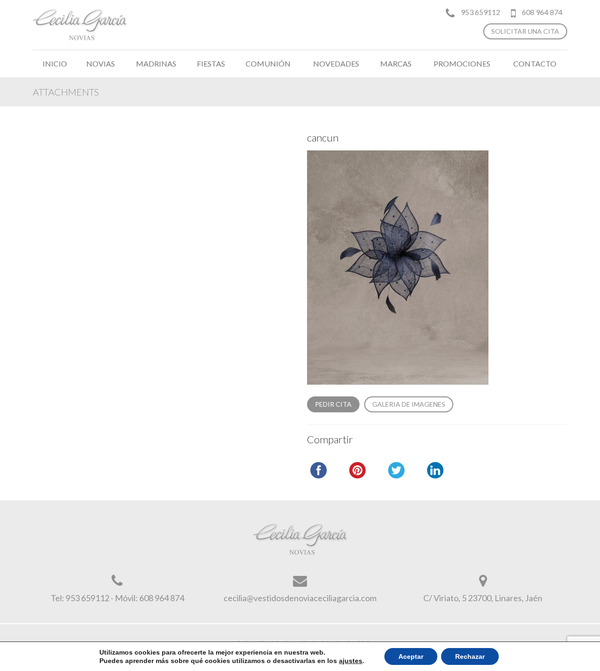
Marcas (396, 63)
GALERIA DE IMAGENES (408, 404)
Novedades (336, 63)
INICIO (55, 63)
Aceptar (410, 656)
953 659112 (480, 11)
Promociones (462, 63)
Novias (100, 63)
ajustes (350, 660)
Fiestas (211, 63)
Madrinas (156, 63)
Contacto (534, 63)
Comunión (268, 63)
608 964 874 (541, 11)
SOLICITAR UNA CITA (525, 31)
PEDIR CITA (333, 404)
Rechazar (470, 656)
